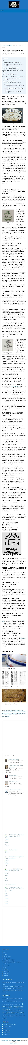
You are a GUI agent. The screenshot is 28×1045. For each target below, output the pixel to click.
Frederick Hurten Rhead (13, 759)
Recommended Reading (10, 884)
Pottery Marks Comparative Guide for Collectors (13, 986)
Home (3, 45)
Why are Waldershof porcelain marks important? (14, 85)
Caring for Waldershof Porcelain (10, 74)
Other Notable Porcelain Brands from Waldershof (14, 76)
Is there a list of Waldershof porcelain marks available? (13, 92)
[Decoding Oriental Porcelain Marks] (14, 678)
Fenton (5, 968)
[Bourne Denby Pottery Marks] (14, 695)
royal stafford (7, 966)
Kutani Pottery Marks (14, 782)
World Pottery (7, 971)
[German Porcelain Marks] (14, 660)
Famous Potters (7, 956)
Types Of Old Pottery (11, 1016)
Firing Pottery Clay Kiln (9, 1004)
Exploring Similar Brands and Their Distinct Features (13, 79)
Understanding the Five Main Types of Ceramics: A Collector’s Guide (16, 889)
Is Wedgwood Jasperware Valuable (12, 1007)
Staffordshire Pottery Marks (15, 790)
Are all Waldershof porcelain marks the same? (14, 87)
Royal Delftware (15, 1015)
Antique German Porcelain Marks (12, 710)
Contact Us (6, 1028)
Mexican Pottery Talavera (14, 1010)
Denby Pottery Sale (14, 1001)
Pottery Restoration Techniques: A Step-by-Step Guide (13, 983)
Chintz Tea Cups (8, 1001)
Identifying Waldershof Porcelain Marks (11, 62)
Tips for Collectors (8, 73)
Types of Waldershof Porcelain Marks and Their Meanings (14, 65)
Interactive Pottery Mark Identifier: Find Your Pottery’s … (12, 991)
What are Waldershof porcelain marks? (13, 82)
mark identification (15, 386)
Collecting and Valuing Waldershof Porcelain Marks (13, 71)
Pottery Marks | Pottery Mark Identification (11, 1040)
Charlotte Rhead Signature (6, 1000)
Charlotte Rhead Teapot (16, 1000)
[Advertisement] (14, 27)
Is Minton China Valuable (17, 1004)
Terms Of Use (7, 1034)
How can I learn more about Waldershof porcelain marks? (14, 89)
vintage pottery (16, 1016)
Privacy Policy (7, 1032)
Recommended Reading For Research (12, 962)
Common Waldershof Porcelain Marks (11, 67)
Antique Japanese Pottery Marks (7, 998)
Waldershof (22, 638)
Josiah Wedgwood (13, 775)
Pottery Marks (9, 45)
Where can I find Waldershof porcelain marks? (14, 84)
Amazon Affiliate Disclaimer (10, 1024)
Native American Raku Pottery (7, 1015)
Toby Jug (5, 1016)
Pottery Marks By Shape (9, 960)
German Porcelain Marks (8, 668)
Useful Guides (7, 964)
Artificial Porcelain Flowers (18, 998)
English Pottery (13, 1043)
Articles (5, 954)
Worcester (6, 973)
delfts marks (6, 975)
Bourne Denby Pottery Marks (9, 704)
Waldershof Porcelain (10, 715)
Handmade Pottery (13, 849)
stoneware (6, 969)
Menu (2, 11)
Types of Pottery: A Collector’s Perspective (11, 988)
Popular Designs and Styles (10, 68)
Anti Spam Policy (7, 1026)
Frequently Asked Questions (9, 81)
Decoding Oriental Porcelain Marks (11, 686)
